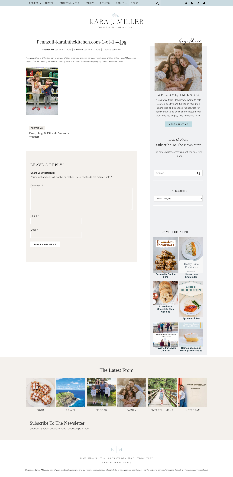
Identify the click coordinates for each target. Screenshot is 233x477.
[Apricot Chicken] (191, 315)
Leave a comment (112, 49)
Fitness (105, 3)
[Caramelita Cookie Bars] (165, 271)
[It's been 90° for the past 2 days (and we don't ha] (189, 217)
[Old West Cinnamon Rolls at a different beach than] (173, 217)
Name (34, 215)
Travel (49, 3)
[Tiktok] (198, 3)
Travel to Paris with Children (165, 349)
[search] (198, 173)
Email (34, 229)
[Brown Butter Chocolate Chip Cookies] (165, 303)
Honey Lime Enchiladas (191, 275)
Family (89, 3)
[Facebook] (180, 3)
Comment (36, 185)
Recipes (34, 3)
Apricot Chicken (191, 318)
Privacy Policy (145, 458)
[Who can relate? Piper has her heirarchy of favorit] (194, 217)
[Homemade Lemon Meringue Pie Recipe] (191, 345)
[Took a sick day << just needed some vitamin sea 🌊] (167, 217)
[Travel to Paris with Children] (165, 345)
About (120, 3)
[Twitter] (204, 3)
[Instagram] (192, 3)
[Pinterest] (186, 3)
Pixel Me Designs (122, 463)
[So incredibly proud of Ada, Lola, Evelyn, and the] (162, 217)
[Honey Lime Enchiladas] (191, 271)
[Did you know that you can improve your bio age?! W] (157, 217)
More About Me (178, 124)
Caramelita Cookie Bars (165, 275)
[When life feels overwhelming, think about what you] (200, 217)
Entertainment (69, 3)
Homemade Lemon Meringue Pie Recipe (191, 349)
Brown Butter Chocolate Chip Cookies (165, 309)
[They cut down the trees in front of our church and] (178, 217)
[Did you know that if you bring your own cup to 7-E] (184, 217)
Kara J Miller (116, 20)
